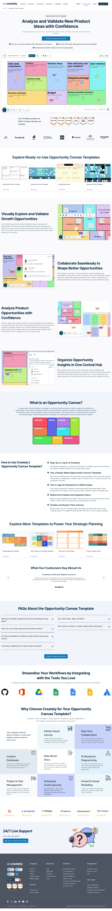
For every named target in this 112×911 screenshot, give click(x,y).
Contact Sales (86, 4)
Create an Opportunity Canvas (56, 38)
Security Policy (32, 906)
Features (23, 4)
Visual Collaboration (92, 885)
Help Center (49, 871)
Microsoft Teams (92, 871)
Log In (95, 4)
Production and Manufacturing (71, 881)
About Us (32, 869)
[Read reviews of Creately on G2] (18, 879)
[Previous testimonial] (8, 577)
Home (4, 8)
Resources (49, 4)
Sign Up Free (103, 4)
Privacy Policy (22, 906)
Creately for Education (69, 883)
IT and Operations (68, 871)
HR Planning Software (69, 869)
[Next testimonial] (103, 577)
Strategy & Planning (92, 887)
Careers (32, 874)
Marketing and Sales (68, 874)
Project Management (69, 876)
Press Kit (32, 871)
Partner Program (34, 876)
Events (48, 878)
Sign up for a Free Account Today (16, 841)
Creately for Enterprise (93, 892)
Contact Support (34, 892)
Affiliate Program (34, 878)
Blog (47, 869)
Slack (88, 874)
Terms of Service (12, 906)
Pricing (65, 4)
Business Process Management (96, 890)
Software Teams (67, 878)
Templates (58, 4)
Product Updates (51, 876)
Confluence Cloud (92, 869)
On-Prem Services (68, 886)
